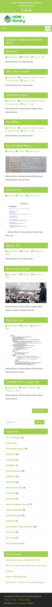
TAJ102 (11, 538)
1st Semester (25, 78)
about (10, 443)
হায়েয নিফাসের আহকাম (17, 95)
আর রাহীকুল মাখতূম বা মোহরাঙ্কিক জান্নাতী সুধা (24, 560)
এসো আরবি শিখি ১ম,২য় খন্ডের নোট (22, 382)
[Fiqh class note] (26, 349)
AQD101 (11, 454)
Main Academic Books (18, 504)
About (11, 571)
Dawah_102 (13, 245)
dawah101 (12, 51)
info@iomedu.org (26, 6)
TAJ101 (21, 151)
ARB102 (25, 388)
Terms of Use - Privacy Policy (17, 600)
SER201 (11, 521)
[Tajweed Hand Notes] (26, 164)
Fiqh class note (15, 320)
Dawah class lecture (18, 268)
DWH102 (25, 251)
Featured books (15, 487)
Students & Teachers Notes (20, 527)
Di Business (21, 603)
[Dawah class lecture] (26, 292)
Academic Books (15, 449)
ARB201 (32, 388)
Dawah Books (14, 471)
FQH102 (11, 499)
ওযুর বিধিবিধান (12, 122)
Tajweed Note (14, 189)
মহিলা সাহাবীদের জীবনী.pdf (17, 577)
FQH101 (34, 78)
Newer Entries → (40, 411)
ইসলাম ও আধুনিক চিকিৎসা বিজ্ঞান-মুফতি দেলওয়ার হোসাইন (27, 565)
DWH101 (25, 57)
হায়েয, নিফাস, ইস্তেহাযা (17, 71)
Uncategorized (14, 543)
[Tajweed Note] (26, 214)
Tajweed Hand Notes (18, 145)
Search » (39, 422)
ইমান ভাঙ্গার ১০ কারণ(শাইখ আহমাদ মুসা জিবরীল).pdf (26, 582)
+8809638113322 (24, 3)
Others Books (14, 515)
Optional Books (15, 510)
